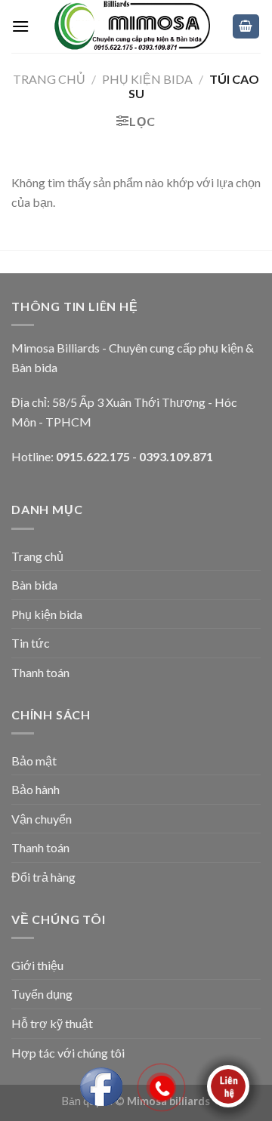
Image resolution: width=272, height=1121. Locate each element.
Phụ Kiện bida (147, 79)
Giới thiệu (37, 965)
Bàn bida (34, 584)
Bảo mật (34, 760)
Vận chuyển (41, 818)
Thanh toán (40, 672)
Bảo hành (35, 789)
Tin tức (30, 643)
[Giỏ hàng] (246, 26)
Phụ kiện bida (46, 614)
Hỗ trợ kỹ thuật (52, 1023)
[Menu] (20, 26)
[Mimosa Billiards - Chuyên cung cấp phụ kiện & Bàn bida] (130, 26)
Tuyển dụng (42, 994)
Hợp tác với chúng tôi (68, 1053)
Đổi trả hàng (43, 877)
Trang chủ (49, 79)
